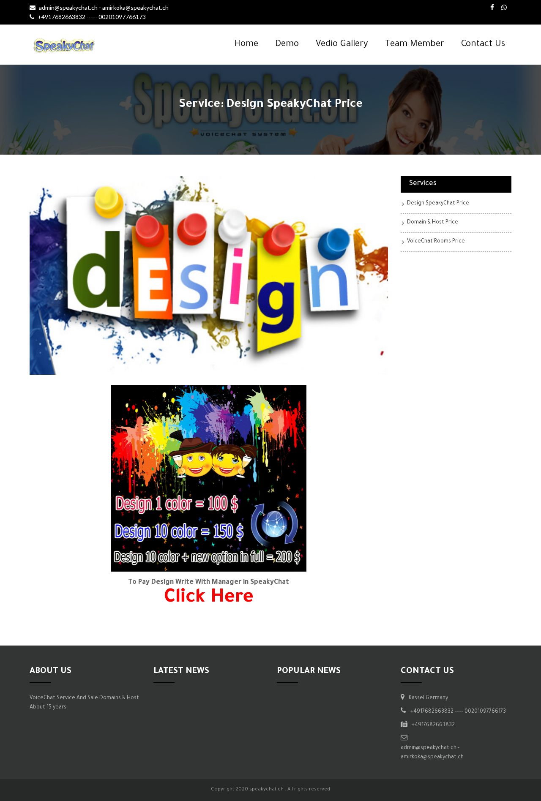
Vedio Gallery (342, 44)
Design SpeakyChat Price (438, 204)
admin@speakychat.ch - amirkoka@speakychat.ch (104, 7)
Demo (287, 44)
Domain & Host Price (432, 223)
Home (246, 44)
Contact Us (483, 44)
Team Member (414, 44)
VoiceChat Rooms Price (436, 242)
